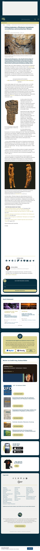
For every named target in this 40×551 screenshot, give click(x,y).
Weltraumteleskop (12, 323)
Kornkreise (16, 491)
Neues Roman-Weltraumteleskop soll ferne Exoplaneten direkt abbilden (10, 316)
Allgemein (5, 487)
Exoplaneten (9, 322)
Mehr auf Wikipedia (8, 371)
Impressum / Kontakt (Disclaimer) (9, 503)
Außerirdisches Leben (9, 311)
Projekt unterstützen (20, 526)
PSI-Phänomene (29, 487)
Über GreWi (5, 501)
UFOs (27, 495)
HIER (8, 80)
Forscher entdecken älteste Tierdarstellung (13, 208)
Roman (8, 323)
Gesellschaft (5, 497)
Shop (17, 465)
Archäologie (8, 24)
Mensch (16, 497)
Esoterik (4, 492)
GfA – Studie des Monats (7, 498)
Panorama (16, 500)
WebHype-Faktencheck (30, 498)
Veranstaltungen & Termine (31, 496)
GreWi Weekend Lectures (7, 500)
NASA (5, 323)
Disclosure (5, 491)
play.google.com (18, 451)
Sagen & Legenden (29, 490)
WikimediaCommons (18, 193)
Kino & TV (16, 490)
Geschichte (5, 496)
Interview (16, 488)
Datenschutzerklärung (7, 502)
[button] (6, 261)
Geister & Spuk (5, 495)
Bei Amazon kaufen (18, 434)
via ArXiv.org (31, 66)
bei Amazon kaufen (19, 393)
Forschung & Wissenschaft (8, 493)
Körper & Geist (17, 492)
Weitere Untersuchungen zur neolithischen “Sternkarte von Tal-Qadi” (19, 216)
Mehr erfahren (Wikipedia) (11, 274)
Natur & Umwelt (17, 498)
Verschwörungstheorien (30, 497)
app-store (18, 448)
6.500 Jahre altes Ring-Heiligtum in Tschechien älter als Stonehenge (28, 314)
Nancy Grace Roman (14, 322)
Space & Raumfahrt (29, 492)
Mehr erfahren (31, 351)
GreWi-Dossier (17, 487)
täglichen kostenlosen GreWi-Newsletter (25, 80)
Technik (12, 312)
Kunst (16, 495)
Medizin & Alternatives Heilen (20, 496)
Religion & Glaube (29, 488)
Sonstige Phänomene (30, 491)
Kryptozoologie (17, 493)
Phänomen (12, 95)
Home (4, 24)
